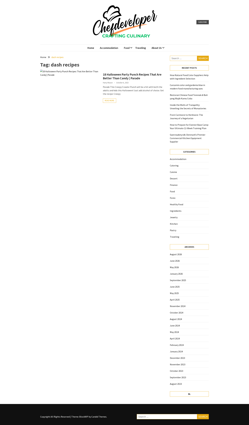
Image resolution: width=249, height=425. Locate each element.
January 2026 (176, 273)
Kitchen (174, 223)
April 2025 (175, 299)
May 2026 (174, 267)
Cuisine (173, 172)
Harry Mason (108, 82)
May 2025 (174, 293)
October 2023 (176, 370)
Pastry (173, 230)
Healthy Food (176, 204)
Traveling (140, 48)
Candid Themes (98, 416)
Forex (172, 197)
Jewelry (174, 217)
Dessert (174, 178)
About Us (157, 48)
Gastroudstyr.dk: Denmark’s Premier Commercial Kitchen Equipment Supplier (187, 138)
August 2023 (176, 383)
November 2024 (177, 306)
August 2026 (176, 254)
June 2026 (175, 260)
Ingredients (175, 210)
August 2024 (176, 319)
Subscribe (202, 22)
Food (127, 48)
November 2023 (177, 364)
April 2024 (175, 338)
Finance (174, 184)
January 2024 (176, 351)
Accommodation (109, 48)
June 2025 (175, 286)
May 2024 (174, 332)
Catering (174, 165)
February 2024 (177, 345)
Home (90, 48)
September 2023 (178, 377)
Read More (109, 100)
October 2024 (176, 312)
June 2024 (175, 325)
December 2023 (177, 357)
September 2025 (178, 280)
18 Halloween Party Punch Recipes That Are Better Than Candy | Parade (132, 76)
